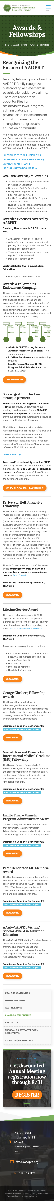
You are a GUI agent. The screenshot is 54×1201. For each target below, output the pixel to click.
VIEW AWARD (12, 595)
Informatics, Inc (30, 1196)
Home (8, 45)
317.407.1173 (27, 1173)
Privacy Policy (19, 1147)
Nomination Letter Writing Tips (22, 159)
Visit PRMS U (10, 454)
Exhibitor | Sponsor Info (19, 1040)
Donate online (14, 379)
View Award (12, 737)
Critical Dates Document (18, 168)
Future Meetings (15, 1000)
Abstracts (11, 1022)
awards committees (15, 164)
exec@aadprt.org (27, 1162)
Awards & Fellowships (18, 1015)
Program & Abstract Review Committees (21, 1032)
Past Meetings (13, 1008)
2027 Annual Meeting (17, 993)
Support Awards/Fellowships (25, 487)
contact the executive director (26, 628)
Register (27, 1095)
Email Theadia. (20, 575)
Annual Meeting (20, 45)
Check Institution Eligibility (21, 155)
